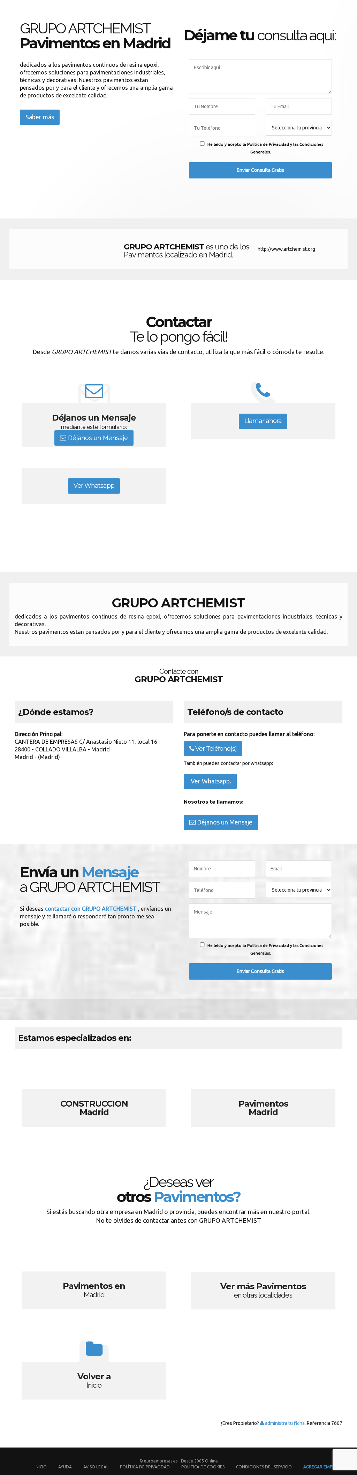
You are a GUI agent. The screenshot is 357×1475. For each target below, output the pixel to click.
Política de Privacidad (145, 1467)
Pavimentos (263, 1094)
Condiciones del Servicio (264, 1467)
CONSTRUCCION (94, 1094)
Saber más (39, 116)
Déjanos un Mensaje (97, 437)
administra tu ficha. (285, 1423)
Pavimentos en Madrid (94, 1277)
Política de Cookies (203, 1467)
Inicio (41, 1467)
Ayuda (65, 1467)
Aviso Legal (95, 1467)
